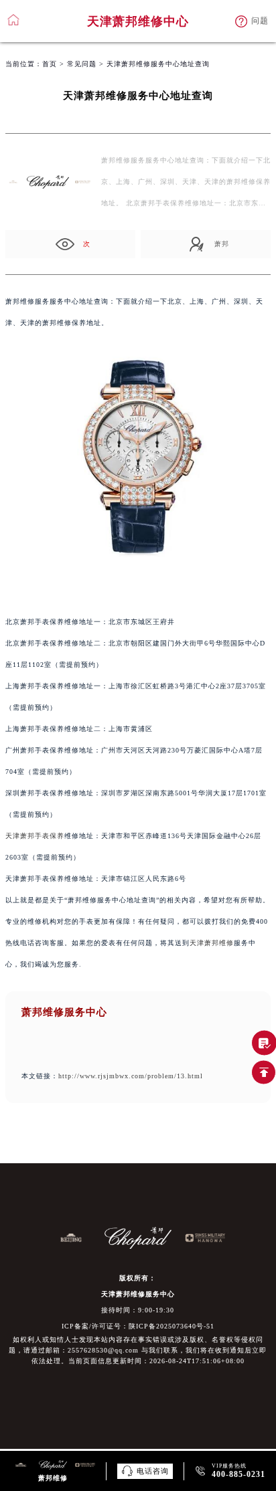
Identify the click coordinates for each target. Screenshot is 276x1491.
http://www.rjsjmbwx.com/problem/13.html (130, 1076)
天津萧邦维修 (212, 943)
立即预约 (138, 753)
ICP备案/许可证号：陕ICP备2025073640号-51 (138, 1326)
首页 (49, 64)
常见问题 (81, 64)
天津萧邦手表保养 (34, 835)
